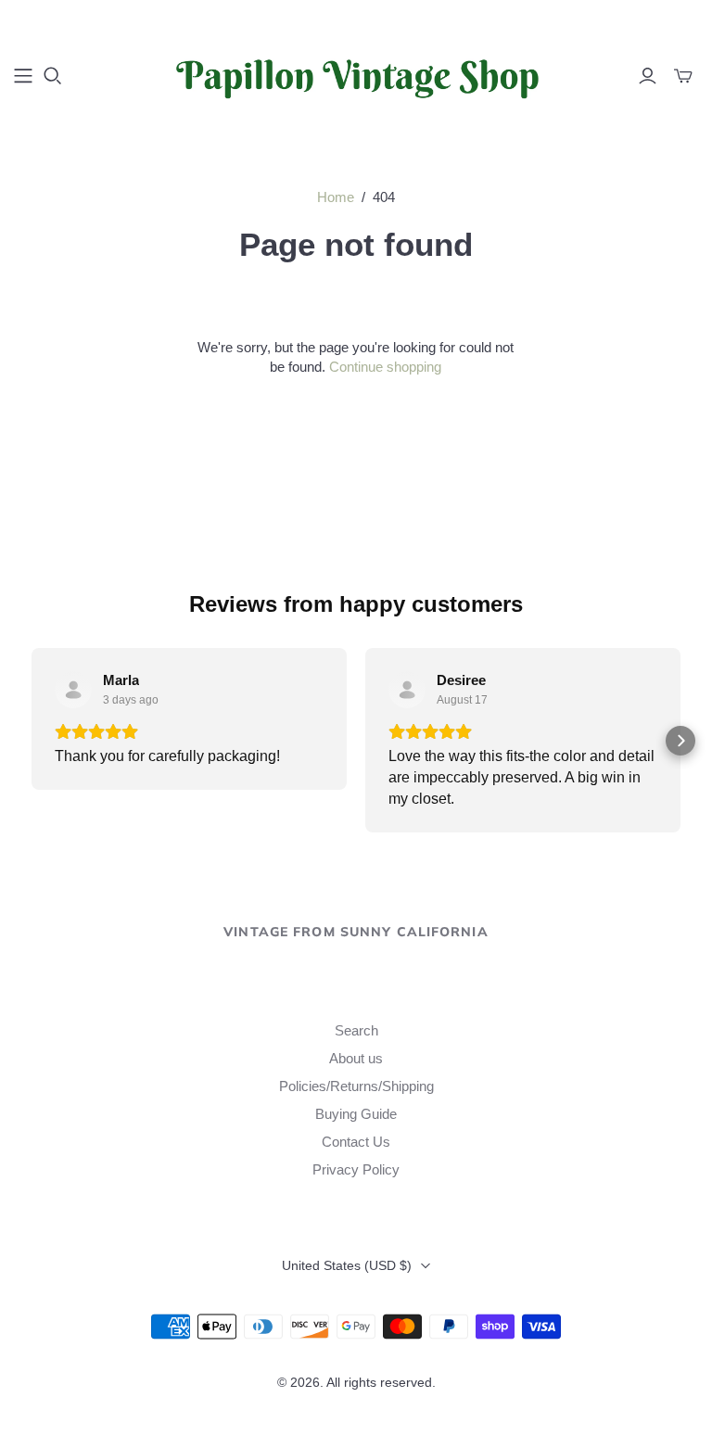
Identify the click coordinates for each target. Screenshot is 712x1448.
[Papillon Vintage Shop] (356, 75)
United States (347, 1265)
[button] (31, 741)
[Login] (647, 76)
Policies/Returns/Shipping (356, 1086)
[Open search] (53, 76)
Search (356, 1030)
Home (335, 197)
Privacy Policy (356, 1169)
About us (356, 1058)
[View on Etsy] (73, 689)
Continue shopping (385, 367)
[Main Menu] (23, 76)
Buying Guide (356, 1114)
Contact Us (356, 1142)
